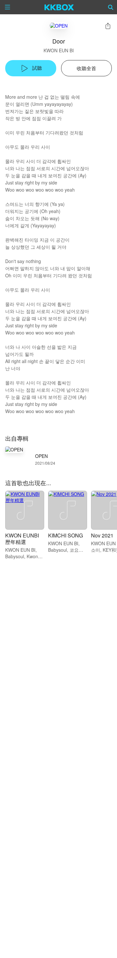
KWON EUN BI (59, 50)
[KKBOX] (59, 7)
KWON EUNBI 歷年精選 (22, 539)
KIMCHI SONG (65, 535)
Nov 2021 (102, 535)
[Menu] (7, 7)
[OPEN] (59, 25)
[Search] (111, 7)
